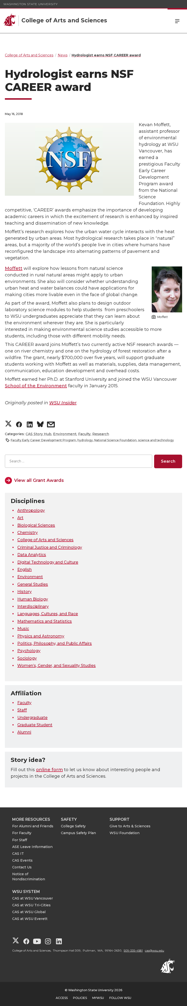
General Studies (32, 584)
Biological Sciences (36, 525)
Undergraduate (32, 717)
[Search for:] (78, 461)
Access (62, 998)
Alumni (24, 732)
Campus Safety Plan (78, 833)
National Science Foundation (115, 440)
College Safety (73, 826)
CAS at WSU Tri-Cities (31, 905)
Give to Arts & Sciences (130, 826)
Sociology (27, 658)
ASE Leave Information (32, 847)
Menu (177, 21)
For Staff (19, 840)
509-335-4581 (133, 950)
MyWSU (98, 998)
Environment (64, 434)
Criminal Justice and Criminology (49, 547)
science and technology (156, 440)
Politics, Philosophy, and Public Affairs (54, 643)
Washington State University (30, 4)
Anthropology (31, 510)
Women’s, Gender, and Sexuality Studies (56, 665)
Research (100, 434)
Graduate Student (34, 725)
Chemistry (27, 532)
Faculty (84, 434)
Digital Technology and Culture (47, 562)
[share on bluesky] (40, 425)
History (24, 591)
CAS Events (22, 860)
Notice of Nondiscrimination (28, 876)
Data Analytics (31, 554)
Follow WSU (120, 998)
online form (49, 769)
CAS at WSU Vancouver (32, 898)
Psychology (28, 650)
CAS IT (18, 853)
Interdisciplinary (33, 606)
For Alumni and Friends (32, 826)
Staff (22, 710)
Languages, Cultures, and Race (47, 613)
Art (20, 517)
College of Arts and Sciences (45, 540)
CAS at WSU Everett (29, 919)
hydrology (85, 440)
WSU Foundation (125, 833)
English (24, 569)
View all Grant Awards (39, 480)
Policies (80, 998)
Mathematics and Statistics (44, 621)
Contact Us (22, 867)
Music (23, 628)
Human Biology (32, 599)
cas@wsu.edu (154, 950)
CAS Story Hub (38, 434)
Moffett (13, 268)
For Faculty (21, 833)
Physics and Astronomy (40, 636)
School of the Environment (36, 385)
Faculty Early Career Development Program (43, 440)
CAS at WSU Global (29, 912)
